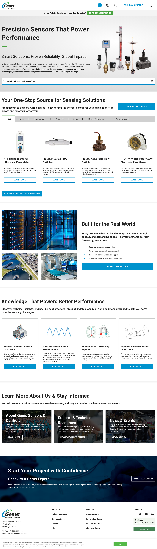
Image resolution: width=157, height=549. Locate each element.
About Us (56, 510)
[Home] (11, 513)
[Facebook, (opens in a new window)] (134, 514)
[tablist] (78, 119)
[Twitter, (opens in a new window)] (140, 514)
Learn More (25, 180)
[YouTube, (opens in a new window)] (146, 514)
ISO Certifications (94, 523)
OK (120, 544)
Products (90, 510)
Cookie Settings (144, 529)
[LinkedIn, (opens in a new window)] (152, 514)
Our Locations (58, 519)
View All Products (137, 106)
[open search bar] (100, 5)
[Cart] (115, 5)
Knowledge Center (94, 519)
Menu (152, 6)
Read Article (24, 367)
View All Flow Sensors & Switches (22, 193)
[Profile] (107, 5)
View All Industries (117, 266)
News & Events (92, 514)
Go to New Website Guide (100, 13)
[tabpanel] (78, 161)
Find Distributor (93, 528)
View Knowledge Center (74, 438)
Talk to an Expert (133, 5)
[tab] (8, 119)
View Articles (120, 438)
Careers (55, 523)
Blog (54, 528)
